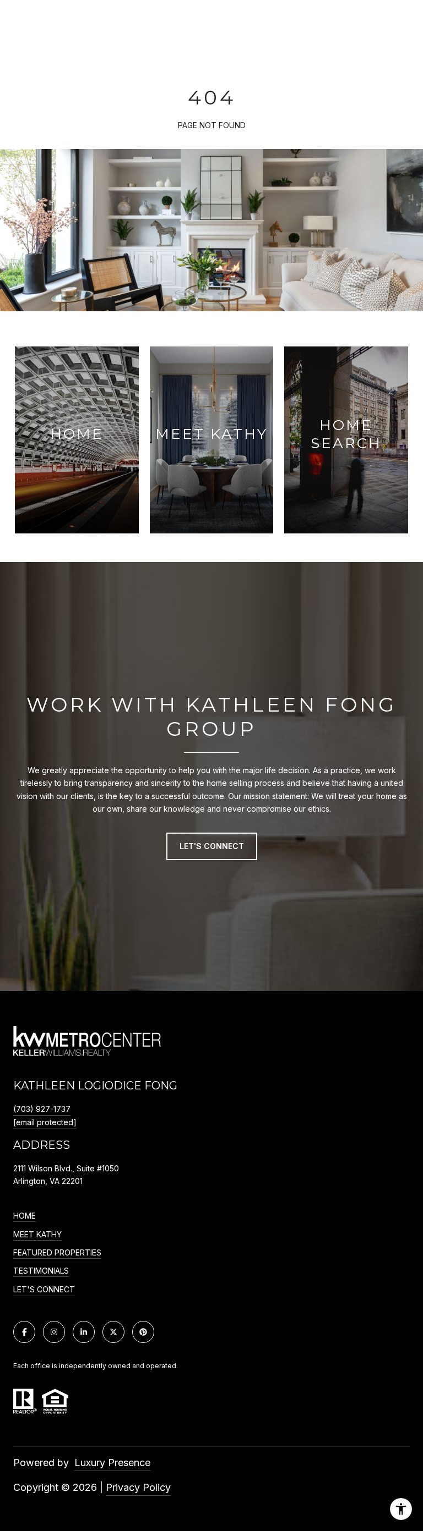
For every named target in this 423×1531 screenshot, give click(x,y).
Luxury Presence (112, 1462)
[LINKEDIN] (84, 1332)
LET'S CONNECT (44, 1289)
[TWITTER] (113, 1332)
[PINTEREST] (143, 1332)
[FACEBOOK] (24, 1332)
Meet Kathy (37, 1234)
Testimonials (41, 1271)
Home (24, 1216)
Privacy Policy (138, 1487)
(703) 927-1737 (41, 1109)
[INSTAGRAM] (54, 1332)
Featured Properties (57, 1253)
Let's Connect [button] (212, 846)
